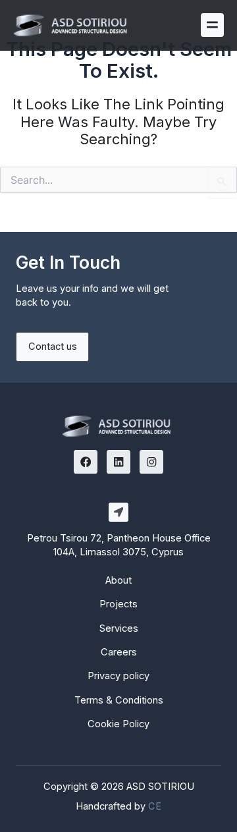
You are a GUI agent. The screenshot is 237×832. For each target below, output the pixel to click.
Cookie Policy (118, 724)
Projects (118, 604)
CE (154, 806)
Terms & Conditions (118, 700)
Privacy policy (118, 676)
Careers (119, 652)
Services (118, 628)
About (118, 580)
